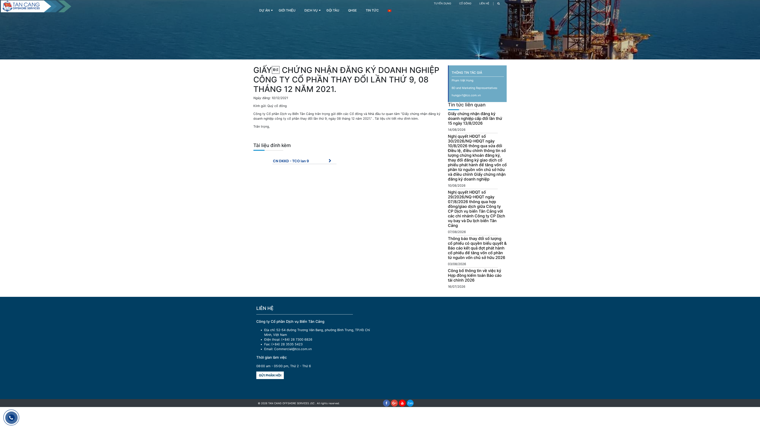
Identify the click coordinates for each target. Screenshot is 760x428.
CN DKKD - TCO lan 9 (291, 161)
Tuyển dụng (442, 3)
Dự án (264, 10)
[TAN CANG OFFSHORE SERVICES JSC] (35, 6)
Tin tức (372, 10)
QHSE (352, 10)
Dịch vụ (311, 10)
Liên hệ (484, 3)
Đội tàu (333, 10)
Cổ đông (465, 3)
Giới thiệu (287, 10)
